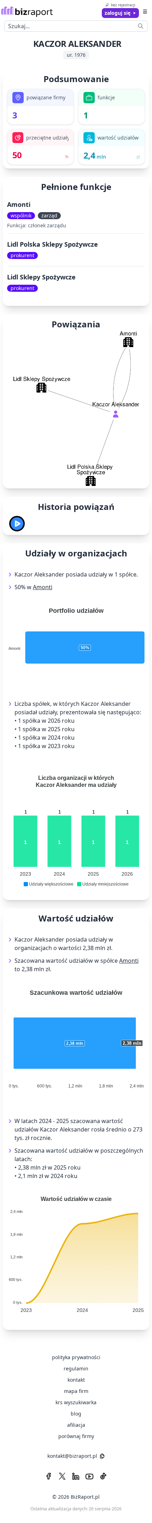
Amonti (18, 204)
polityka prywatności (76, 1357)
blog (76, 1413)
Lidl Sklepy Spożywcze (41, 277)
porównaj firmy (76, 1436)
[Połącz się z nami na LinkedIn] (76, 1476)
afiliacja (76, 1425)
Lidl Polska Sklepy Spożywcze (52, 244)
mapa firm (76, 1391)
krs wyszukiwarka (76, 1402)
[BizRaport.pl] (27, 11)
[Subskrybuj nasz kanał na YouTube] (89, 1476)
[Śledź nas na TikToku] (103, 1476)
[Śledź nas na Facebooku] (49, 1476)
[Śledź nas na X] (62, 1476)
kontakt (76, 1379)
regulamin (76, 1368)
